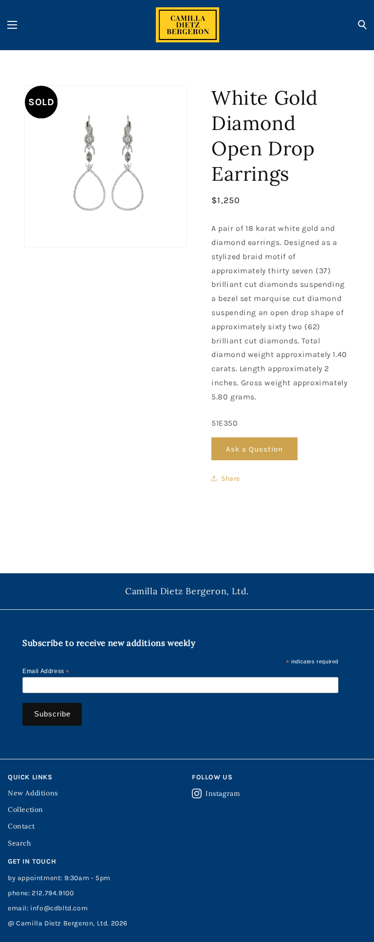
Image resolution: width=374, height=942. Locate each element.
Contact (21, 826)
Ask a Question (254, 449)
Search (19, 843)
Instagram (223, 793)
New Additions (33, 793)
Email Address (46, 672)
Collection (25, 809)
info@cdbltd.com (59, 908)
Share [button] (230, 478)
